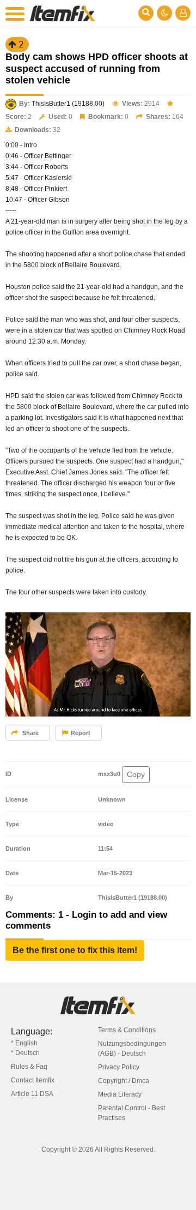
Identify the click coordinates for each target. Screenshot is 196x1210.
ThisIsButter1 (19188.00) (68, 103)
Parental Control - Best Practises (131, 1113)
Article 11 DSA (32, 1094)
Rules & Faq (29, 1066)
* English (24, 1043)
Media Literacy (120, 1094)
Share (30, 733)
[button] (74, 950)
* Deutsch (25, 1053)
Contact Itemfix (32, 1080)
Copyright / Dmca (123, 1081)
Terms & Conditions (127, 1030)
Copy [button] (136, 774)
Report (80, 733)
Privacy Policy (118, 1067)
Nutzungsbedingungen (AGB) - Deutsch (132, 1048)
